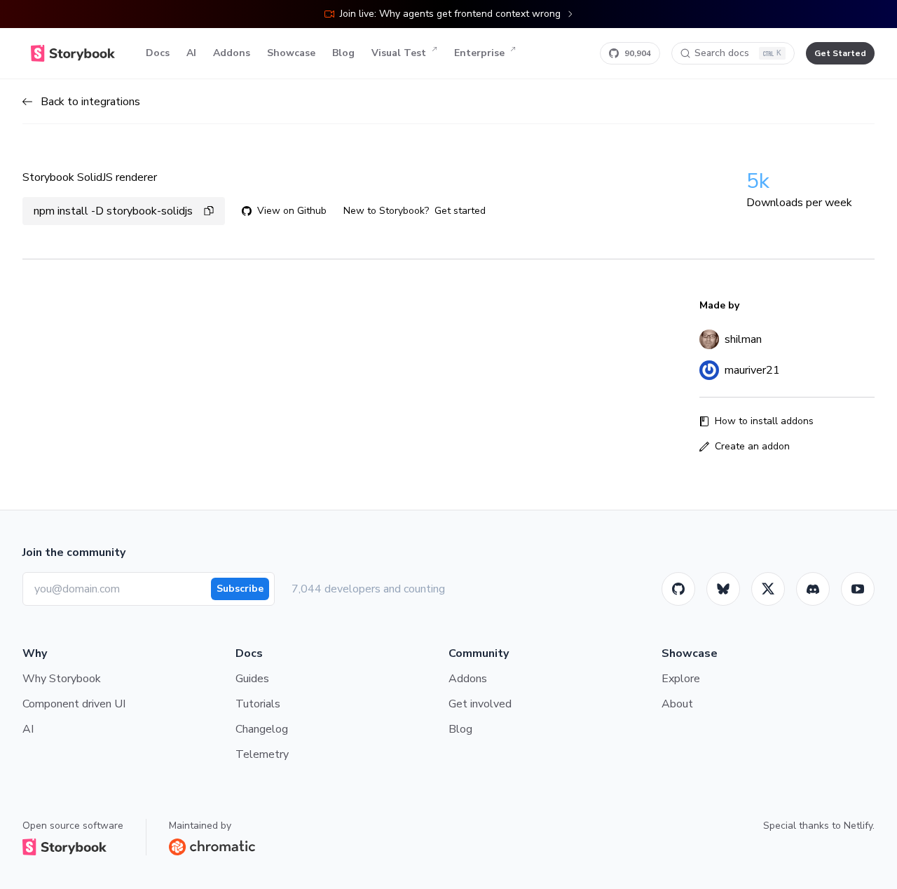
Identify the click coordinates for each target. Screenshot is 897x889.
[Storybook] (813, 589)
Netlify (858, 825)
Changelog (261, 729)
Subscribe (240, 588)
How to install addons (764, 421)
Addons (231, 53)
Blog (343, 53)
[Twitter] (768, 589)
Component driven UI (73, 704)
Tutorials (257, 704)
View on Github (292, 210)
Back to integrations (90, 101)
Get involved (480, 704)
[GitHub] (678, 589)
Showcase (291, 53)
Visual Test (398, 53)
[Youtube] (858, 589)
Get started (460, 210)
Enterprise (479, 53)
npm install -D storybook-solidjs (113, 211)
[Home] (72, 53)
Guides (252, 678)
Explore (681, 678)
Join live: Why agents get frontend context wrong (450, 13)
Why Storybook (61, 678)
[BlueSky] (723, 589)
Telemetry (262, 754)
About (677, 704)
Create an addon (752, 446)
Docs (158, 53)
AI (191, 53)
